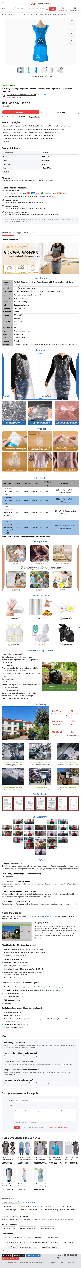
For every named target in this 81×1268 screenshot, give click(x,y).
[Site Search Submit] (52, 9)
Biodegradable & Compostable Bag (30, 1206)
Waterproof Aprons (9, 1228)
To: (12, 1106)
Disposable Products (32, 14)
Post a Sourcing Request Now (57, 1127)
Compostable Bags (31, 987)
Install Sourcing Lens (11, 1258)
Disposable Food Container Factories (15, 1242)
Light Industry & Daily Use (15, 14)
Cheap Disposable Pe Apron (38, 1242)
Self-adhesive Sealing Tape (10, 1210)
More (3, 1251)
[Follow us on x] (68, 1255)
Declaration (61, 1262)
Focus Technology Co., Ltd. (26, 1262)
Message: (10, 1111)
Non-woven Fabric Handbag (29, 1210)
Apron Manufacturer (10, 1247)
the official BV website (47, 916)
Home (4, 14)
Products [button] (20, 9)
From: (11, 1100)
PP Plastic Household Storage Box (50, 1210)
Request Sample (34, 117)
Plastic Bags (6, 1206)
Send (16, 1127)
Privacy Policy (70, 1262)
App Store (7, 1255)
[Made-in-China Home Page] (40, 3)
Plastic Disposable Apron (61, 14)
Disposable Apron (45, 14)
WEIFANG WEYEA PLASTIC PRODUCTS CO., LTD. (21, 95)
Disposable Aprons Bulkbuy (49, 1247)
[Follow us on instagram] (71, 1255)
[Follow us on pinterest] (76, 1255)
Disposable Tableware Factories (13, 1237)
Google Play (19, 1255)
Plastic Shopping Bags (56, 987)
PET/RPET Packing (66, 1206)
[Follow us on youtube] (73, 1255)
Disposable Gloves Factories (54, 1237)
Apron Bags (54, 1242)
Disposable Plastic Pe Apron (28, 1247)
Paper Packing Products (67, 1210)
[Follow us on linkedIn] (58, 1258)
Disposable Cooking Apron (27, 1228)
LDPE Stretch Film (45, 1206)
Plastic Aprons (43, 987)
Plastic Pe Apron (68, 1242)
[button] (3, 3)
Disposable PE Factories (34, 1237)
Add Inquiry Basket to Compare (41, 76)
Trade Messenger (33, 1255)
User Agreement (51, 1262)
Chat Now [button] (61, 112)
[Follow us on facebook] (65, 1255)
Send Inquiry (20, 112)
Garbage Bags (19, 987)
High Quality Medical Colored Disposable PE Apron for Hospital (25, 1159)
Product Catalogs (29, 1202)
